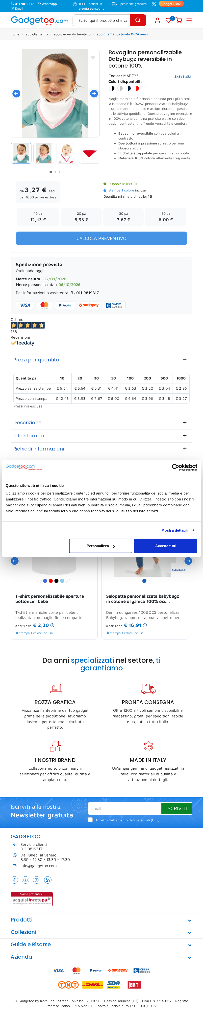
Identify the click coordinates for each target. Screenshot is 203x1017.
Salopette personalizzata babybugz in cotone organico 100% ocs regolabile (142, 599)
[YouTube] (25, 880)
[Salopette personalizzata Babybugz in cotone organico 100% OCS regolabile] (178, 570)
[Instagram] (36, 880)
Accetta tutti (165, 546)
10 (150, 196)
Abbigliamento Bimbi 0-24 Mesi (122, 34)
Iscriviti (176, 808)
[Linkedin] (47, 880)
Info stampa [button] (28, 435)
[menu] (189, 20)
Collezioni (23, 932)
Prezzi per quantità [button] (36, 359)
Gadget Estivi (171, 4)
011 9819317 (24, 4)
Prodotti (21, 919)
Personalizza (98, 546)
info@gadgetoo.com (39, 865)
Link (155, 820)
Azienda (21, 956)
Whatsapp (49, 4)
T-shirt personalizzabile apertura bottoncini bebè (49, 598)
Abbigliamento (36, 34)
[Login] (158, 20)
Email (19, 8)
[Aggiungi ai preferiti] (93, 57)
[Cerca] (138, 20)
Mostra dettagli (174, 530)
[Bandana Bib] (55, 93)
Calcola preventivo (101, 238)
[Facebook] (14, 880)
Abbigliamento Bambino (72, 34)
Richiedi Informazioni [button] (38, 448)
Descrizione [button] (27, 422)
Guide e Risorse (31, 944)
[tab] (101, 360)
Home (15, 34)
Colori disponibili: (125, 81)
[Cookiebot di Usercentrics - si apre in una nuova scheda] (175, 467)
